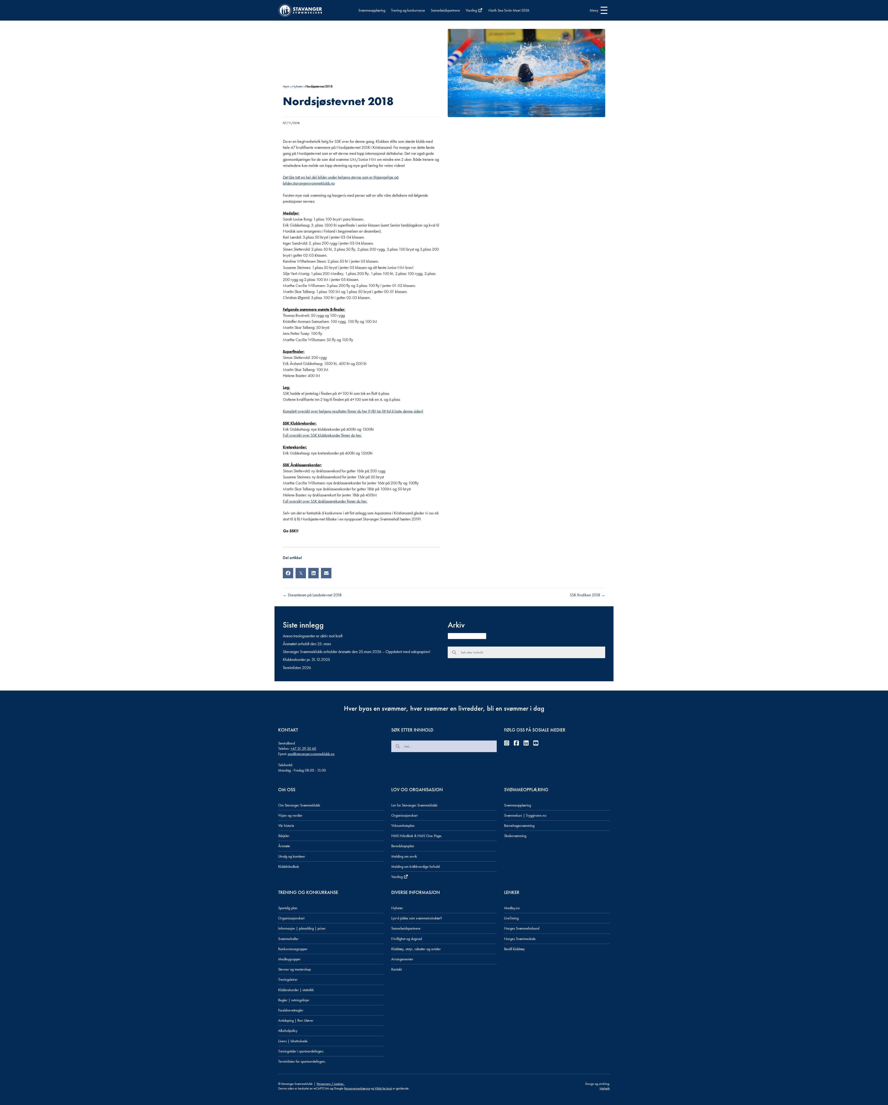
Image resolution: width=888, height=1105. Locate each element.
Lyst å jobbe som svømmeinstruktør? (416, 918)
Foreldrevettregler (290, 1010)
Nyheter (297, 86)
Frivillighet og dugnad (406, 938)
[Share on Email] (326, 573)
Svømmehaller (288, 938)
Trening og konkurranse (408, 10)
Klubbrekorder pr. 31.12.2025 (306, 659)
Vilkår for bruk (383, 1088)
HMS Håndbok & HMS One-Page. (416, 835)
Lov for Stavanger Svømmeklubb (414, 805)
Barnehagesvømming (519, 825)
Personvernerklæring (357, 1088)
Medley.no (512, 908)
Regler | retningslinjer (293, 1000)
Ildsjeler (283, 835)
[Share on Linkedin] (313, 573)
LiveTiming (511, 918)
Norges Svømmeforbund (521, 928)
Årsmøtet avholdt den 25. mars (307, 643)
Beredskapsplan (402, 846)
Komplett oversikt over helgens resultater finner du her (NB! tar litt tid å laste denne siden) (353, 411)
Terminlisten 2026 (297, 667)
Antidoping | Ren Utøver (295, 1020)
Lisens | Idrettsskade (293, 1041)
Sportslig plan (287, 908)
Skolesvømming (515, 835)
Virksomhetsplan (403, 825)
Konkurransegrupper (293, 948)
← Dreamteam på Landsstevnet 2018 (312, 595)
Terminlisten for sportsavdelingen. (302, 1061)
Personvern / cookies (331, 1084)
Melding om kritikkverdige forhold (415, 866)
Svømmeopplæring (371, 10)
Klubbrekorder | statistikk (296, 989)
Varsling (472, 10)
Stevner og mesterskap (294, 969)
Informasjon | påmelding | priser (302, 928)
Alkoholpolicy (287, 1030)
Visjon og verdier (290, 815)
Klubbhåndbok (288, 866)
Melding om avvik (404, 856)
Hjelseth (605, 1088)
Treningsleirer (288, 979)
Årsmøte (284, 846)
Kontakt (396, 969)
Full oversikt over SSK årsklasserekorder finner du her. (325, 501)
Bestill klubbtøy (514, 948)
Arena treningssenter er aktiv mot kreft (312, 635)
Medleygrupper (289, 959)
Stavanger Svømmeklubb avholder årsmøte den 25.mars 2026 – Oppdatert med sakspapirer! (356, 651)
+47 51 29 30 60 (303, 748)
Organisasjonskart (404, 815)
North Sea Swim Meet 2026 (508, 10)
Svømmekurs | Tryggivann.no (525, 815)
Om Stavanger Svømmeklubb (299, 805)
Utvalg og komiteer (291, 856)
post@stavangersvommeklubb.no (311, 753)
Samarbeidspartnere (445, 10)
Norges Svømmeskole (520, 938)
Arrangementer (402, 959)
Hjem (286, 86)
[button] (597, 10)
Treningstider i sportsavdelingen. (301, 1051)
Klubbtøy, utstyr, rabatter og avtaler (416, 948)
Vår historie (286, 825)
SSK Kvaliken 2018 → (587, 595)
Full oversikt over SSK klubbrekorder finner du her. (322, 435)
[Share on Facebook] (288, 573)
